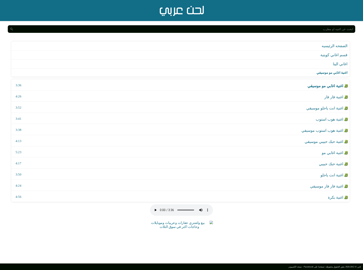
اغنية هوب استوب (329, 119)
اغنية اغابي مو (332, 153)
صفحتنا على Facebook (314, 267)
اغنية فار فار (333, 97)
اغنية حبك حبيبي (331, 164)
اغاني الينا (340, 64)
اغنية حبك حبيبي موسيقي (324, 142)
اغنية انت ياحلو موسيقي (324, 108)
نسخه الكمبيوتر (295, 267)
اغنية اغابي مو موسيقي (325, 86)
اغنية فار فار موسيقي (326, 186)
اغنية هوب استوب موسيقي (322, 130)
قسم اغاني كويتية (333, 55)
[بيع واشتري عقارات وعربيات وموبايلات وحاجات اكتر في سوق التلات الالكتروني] (179, 227)
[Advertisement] (181, 245)
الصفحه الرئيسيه (334, 46)
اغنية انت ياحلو (332, 175)
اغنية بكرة (335, 197)
